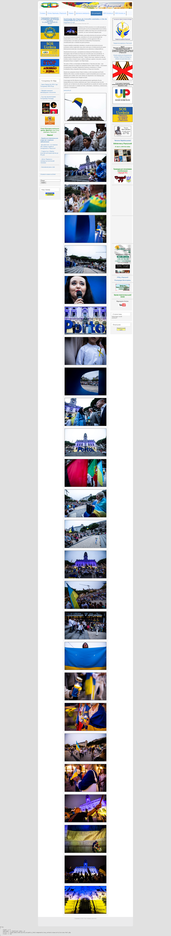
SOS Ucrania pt (108, 13)
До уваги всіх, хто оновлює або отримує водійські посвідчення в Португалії (49, 146)
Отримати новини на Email (48, 174)
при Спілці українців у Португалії (50, 130)
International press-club (48, 167)
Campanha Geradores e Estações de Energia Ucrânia (50, 19)
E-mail (73, 22)
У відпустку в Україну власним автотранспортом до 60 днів (49, 153)
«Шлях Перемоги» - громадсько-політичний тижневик (47, 160)
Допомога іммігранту (82, 13)
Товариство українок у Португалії (122, 43)
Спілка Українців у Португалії (57, 13)
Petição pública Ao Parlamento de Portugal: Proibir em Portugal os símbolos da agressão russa (123, 57)
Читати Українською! (122, 140)
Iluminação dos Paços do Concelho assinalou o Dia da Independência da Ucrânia (85, 19)
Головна (42, 13)
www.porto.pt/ (67, 90)
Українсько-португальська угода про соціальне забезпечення (49, 140)
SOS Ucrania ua (120, 13)
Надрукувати (67, 22)
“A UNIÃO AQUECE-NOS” (50, 23)
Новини (71, 13)
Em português (96, 13)
